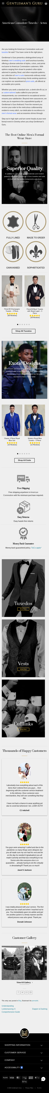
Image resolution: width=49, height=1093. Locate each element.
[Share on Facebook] (18, 992)
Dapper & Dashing (39, 1009)
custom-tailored (9, 93)
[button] (3, 3)
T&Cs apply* (36, 548)
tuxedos (5, 52)
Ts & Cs (39, 1088)
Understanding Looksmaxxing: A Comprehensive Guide (11, 1009)
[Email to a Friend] (26, 992)
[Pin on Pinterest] (31, 992)
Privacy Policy (29, 1088)
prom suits (30, 81)
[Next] (44, 298)
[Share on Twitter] (22, 992)
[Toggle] (41, 1045)
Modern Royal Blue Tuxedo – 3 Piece (35, 439)
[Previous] (2, 298)
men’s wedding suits (17, 61)
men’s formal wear (9, 113)
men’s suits (19, 75)
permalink (35, 1001)
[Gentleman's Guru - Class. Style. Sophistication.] (24, 3)
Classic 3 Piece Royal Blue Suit (12, 439)
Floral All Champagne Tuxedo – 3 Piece (12, 310)
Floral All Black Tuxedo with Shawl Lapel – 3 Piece (35, 311)
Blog (24, 20)
